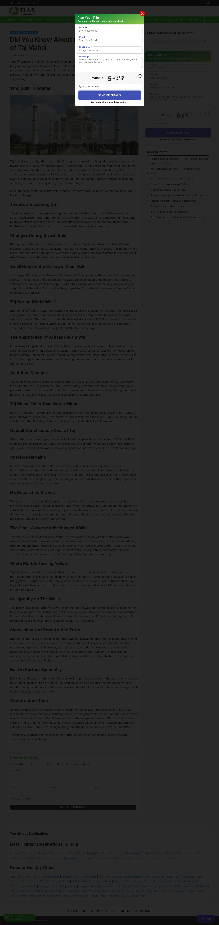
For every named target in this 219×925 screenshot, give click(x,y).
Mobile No (85, 47)
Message (84, 56)
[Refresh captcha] (140, 76)
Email (83, 37)
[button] (142, 13)
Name (83, 27)
